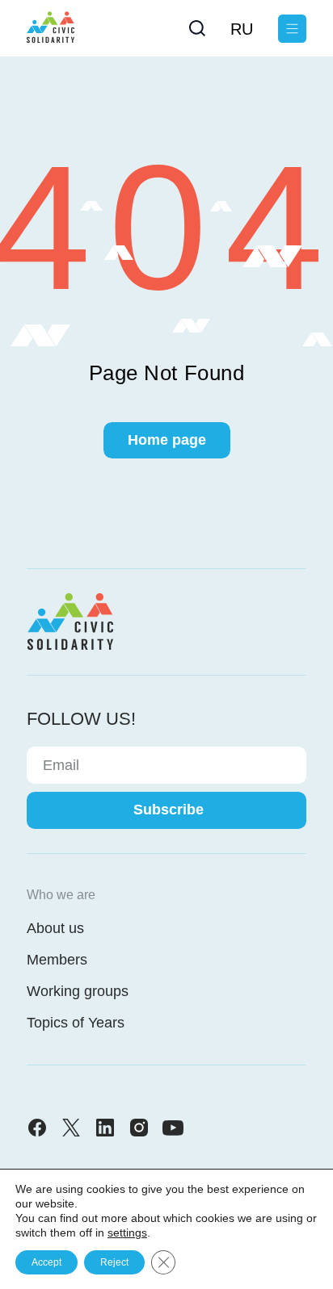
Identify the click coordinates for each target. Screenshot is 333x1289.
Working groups (78, 991)
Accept (46, 1262)
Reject (114, 1262)
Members (57, 960)
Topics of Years (75, 1023)
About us (55, 928)
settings (127, 1232)
